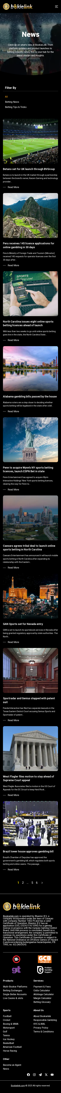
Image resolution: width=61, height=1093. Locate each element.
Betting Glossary (42, 1002)
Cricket (6, 1020)
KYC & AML (39, 1024)
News (6, 1069)
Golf (5, 1031)
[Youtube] (52, 1074)
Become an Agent (12, 1065)
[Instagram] (34, 1074)
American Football (12, 1047)
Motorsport (9, 1028)
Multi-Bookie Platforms (15, 987)
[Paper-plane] (40, 1074)
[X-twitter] (46, 1074)
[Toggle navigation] (49, 6)
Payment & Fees (42, 987)
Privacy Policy (40, 1028)
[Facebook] (28, 1074)
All (6, 96)
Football (7, 1016)
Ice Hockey (9, 1039)
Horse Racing (10, 1051)
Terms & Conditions (43, 1031)
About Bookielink (42, 1016)
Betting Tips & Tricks (16, 107)
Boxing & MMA (10, 1024)
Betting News (12, 102)
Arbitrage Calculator (43, 994)
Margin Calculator (42, 998)
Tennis (6, 1035)
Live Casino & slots (13, 998)
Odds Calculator (41, 990)
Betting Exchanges (12, 990)
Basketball (8, 1043)
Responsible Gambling (45, 1020)
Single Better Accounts (15, 994)
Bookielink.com (18, 1085)
